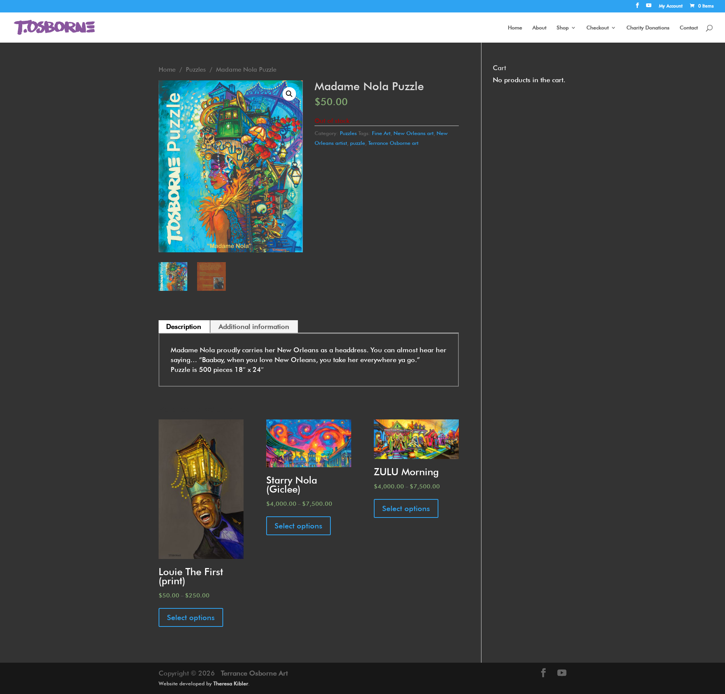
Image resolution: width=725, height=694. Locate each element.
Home (515, 28)
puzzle (357, 143)
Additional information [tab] (254, 326)
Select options (191, 617)
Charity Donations (647, 28)
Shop (563, 28)
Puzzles (196, 69)
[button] (289, 94)
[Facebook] (637, 7)
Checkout (597, 28)
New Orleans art (413, 133)
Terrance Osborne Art (254, 673)
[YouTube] (648, 7)
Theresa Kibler (230, 683)
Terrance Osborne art (393, 143)
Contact (689, 28)
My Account (671, 6)
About (539, 28)
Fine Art (381, 133)
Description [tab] (183, 326)
